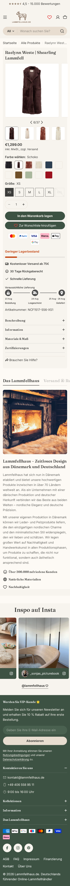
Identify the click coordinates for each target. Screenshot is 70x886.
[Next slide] (42, 122)
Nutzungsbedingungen (16, 754)
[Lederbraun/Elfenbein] (18, 175)
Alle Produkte (30, 43)
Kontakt (8, 866)
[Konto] (58, 17)
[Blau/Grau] (48, 165)
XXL (60, 193)
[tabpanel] (35, 489)
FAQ (16, 859)
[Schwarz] (8, 165)
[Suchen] (62, 31)
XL (50, 192)
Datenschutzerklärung (16, 759)
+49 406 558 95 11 (21, 784)
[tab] (21, 382)
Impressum (31, 859)
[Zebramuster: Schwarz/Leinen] (58, 165)
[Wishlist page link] (49, 17)
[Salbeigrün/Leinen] (28, 175)
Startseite (10, 43)
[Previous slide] (31, 122)
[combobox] (35, 31)
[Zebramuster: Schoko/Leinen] (38, 175)
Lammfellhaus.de (27, 874)
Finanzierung (53, 859)
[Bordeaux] (48, 175)
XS (9, 192)
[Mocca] (28, 165)
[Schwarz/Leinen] (8, 175)
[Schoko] (18, 165)
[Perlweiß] (38, 165)
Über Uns (25, 866)
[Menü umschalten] (5, 17)
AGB (6, 859)
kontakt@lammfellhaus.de (26, 777)
